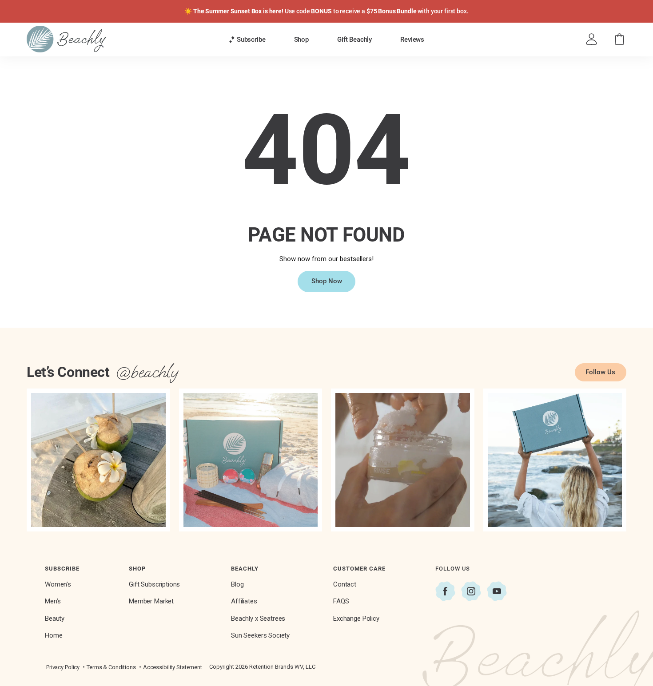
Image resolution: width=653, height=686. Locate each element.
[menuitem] (247, 39)
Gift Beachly (354, 40)
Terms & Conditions (111, 667)
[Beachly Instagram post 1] (98, 460)
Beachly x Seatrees (258, 619)
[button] (247, 40)
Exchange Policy (356, 619)
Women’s (58, 584)
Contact (344, 584)
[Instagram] (471, 591)
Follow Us (600, 372)
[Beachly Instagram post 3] (402, 460)
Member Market (151, 601)
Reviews (412, 40)
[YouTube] (497, 591)
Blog (237, 584)
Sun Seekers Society (260, 635)
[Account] (591, 39)
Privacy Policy (63, 667)
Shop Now (326, 281)
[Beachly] (66, 39)
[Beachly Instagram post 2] (251, 460)
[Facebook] (445, 591)
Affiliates (244, 601)
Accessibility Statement (172, 667)
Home (53, 635)
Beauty (54, 619)
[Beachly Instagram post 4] (555, 460)
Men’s (53, 601)
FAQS (341, 601)
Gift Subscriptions (154, 584)
